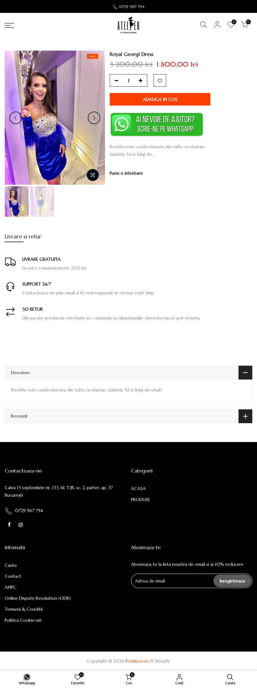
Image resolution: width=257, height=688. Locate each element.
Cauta (11, 565)
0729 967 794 (131, 6)
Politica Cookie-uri (23, 620)
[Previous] (15, 118)
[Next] (94, 118)
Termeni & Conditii (24, 609)
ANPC (10, 587)
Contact (13, 576)
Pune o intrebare (126, 173)
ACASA (138, 488)
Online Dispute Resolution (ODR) (38, 598)
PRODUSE (140, 499)
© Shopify (160, 661)
